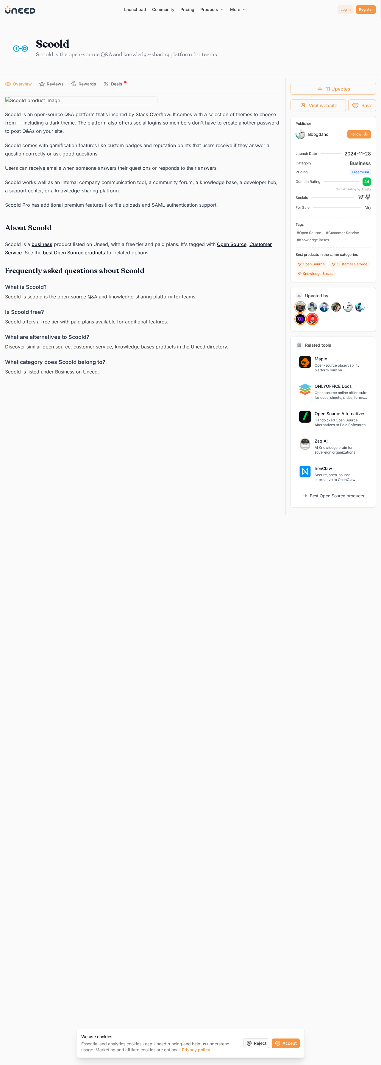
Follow (355, 134)
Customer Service (352, 264)
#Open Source (309, 233)
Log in (346, 9)
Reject (260, 1043)
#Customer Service (342, 233)
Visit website (323, 105)
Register (366, 9)
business (42, 244)
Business (360, 163)
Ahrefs (366, 189)
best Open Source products (74, 253)
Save (366, 105)
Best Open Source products (337, 495)
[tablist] (142, 84)
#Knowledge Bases (313, 240)
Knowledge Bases (317, 273)
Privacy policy (196, 1049)
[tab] (18, 84)
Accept (289, 1043)
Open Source (231, 244)
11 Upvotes (338, 89)
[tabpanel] (142, 236)
